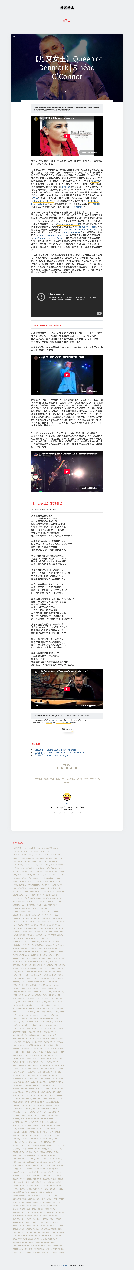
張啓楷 (15, 1005)
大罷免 (27, 975)
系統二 (44, 1115)
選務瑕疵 (31, 1199)
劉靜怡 (36, 908)
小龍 (55, 992)
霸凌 (48, 1232)
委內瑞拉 (44, 982)
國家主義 (23, 962)
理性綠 (29, 1099)
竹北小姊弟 (47, 1112)
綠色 (57, 1122)
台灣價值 (16, 932)
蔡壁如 (22, 1152)
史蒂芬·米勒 (54, 942)
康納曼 (30, 1002)
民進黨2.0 (23, 1075)
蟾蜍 (53, 1165)
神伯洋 (49, 1109)
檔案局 (45, 1065)
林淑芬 (22, 1058)
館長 (14, 1239)
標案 (29, 1065)
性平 (56, 1012)
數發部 (32, 1038)
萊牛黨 (57, 1145)
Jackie (96, 203)
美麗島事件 (17, 1132)
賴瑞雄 (29, 1189)
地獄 (14, 972)
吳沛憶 (47, 952)
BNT (36, 855)
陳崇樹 (22, 1222)
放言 (24, 1032)
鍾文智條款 (17, 1212)
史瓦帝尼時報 (34, 942)
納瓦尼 (52, 1119)
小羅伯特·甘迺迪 (32, 992)
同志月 (61, 945)
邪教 (48, 1199)
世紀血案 (51, 868)
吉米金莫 (48, 945)
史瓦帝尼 (46, 938)
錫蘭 (47, 1209)
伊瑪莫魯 (58, 878)
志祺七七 (23, 1012)
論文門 (51, 1175)
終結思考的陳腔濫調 (36, 1122)
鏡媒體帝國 (41, 1212)
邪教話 (54, 1199)
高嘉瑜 (25, 1242)
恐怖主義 (28, 1015)
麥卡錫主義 (58, 1246)
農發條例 (49, 1192)
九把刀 (29, 875)
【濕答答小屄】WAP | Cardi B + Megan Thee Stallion (59, 752)
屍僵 (58, 995)
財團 (14, 1182)
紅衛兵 (37, 1119)
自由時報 (33, 1139)
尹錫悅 (15, 995)
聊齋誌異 (16, 1135)
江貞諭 (30, 1079)
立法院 (39, 1112)
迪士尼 (44, 1195)
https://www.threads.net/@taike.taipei (68, 813)
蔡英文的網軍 (42, 1155)
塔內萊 (34, 972)
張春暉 (29, 1005)
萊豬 (62, 1145)
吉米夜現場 (39, 945)
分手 (23, 905)
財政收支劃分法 (24, 1182)
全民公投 (16, 898)
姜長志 (58, 982)
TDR (14, 861)
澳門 (62, 1089)
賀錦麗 (22, 1185)
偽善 (26, 891)
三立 (53, 865)
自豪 (50, 1139)
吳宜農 (28, 952)
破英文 (29, 1109)
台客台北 (22, 928)
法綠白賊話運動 (42, 1082)
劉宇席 (15, 908)
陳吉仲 (52, 1219)
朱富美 (33, 1048)
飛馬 (52, 1236)
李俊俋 (40, 1048)
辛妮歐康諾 (38, 779)
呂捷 (39, 955)
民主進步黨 (30, 1072)
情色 (58, 1015)
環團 (40, 1099)
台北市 (27, 925)
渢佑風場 (16, 1089)
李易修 (60, 1048)
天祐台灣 (22, 978)
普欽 (44, 1045)
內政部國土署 (45, 895)
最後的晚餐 (25, 1048)
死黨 (29, 1068)
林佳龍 (48, 1052)
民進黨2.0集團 (33, 1075)
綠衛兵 (24, 1125)
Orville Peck (51, 858)
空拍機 (24, 1112)
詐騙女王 (58, 1172)
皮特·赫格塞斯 (27, 1105)
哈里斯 (15, 958)
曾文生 (57, 1045)
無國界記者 (36, 1092)
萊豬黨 (24, 1149)
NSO (42, 858)
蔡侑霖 (15, 1152)
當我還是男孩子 (18, 1102)
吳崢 (34, 952)
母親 (41, 1068)
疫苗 (27, 1102)
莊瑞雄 (24, 1145)
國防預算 (23, 968)
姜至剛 (51, 982)
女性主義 (16, 982)
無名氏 (27, 1092)
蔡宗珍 (36, 1152)
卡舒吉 (22, 918)
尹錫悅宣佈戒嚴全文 (26, 995)
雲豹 (26, 1232)
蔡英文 (56, 1152)
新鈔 (40, 1042)
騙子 (55, 1239)
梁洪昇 (56, 1062)
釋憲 (33, 1209)
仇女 (24, 878)
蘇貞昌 (42, 1165)
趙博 (45, 1189)
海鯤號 (42, 1085)
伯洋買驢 (23, 881)
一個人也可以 (17, 865)
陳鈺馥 (15, 1229)
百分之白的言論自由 (53, 1102)
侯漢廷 (60, 885)
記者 (31, 1172)
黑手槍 (29, 1252)
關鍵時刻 (16, 1219)
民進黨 (15, 1075)
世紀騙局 (59, 868)
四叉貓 (34, 958)
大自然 (45, 975)
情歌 (53, 1015)
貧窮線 (39, 1182)
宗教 (63, 779)
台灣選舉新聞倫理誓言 (54, 935)
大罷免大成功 (36, 975)
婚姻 (14, 985)
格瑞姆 (29, 1062)
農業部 (42, 1192)
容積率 (29, 988)
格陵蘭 (36, 1062)
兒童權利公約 (17, 895)
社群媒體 (42, 1109)
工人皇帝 (45, 998)
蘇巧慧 (21, 1165)
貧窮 (32, 1182)
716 (43, 851)
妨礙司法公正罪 (33, 982)
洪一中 (15, 1085)
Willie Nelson (24, 861)
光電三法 (39, 891)
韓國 (20, 1236)
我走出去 (34, 1025)
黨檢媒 (54, 1252)
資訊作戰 (38, 1185)
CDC (14, 858)
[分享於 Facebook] (57, 768)
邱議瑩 (15, 1202)
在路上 (54, 968)
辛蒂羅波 (26, 1192)
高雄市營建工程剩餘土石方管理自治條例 (26, 1246)
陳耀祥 (61, 1226)
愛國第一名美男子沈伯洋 (46, 1018)
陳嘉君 (59, 1219)
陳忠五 (36, 1222)
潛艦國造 (56, 1089)
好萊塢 (24, 982)
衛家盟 (15, 1169)
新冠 (61, 1038)
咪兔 (56, 955)
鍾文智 (53, 1209)
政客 (29, 1032)
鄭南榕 (29, 1205)
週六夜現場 (70, 779)
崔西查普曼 (30, 998)
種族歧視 (16, 1112)
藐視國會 (44, 1162)
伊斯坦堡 (50, 878)
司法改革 (16, 945)
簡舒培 (30, 1115)
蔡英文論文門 (53, 1155)
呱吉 (51, 955)
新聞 (20, 1042)
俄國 (14, 888)
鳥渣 (43, 1246)
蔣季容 (32, 1159)
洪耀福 (29, 1085)
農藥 (28, 1195)
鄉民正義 (57, 1202)
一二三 (55, 861)
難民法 (21, 1232)
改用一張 (65, 186)
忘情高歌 (95, 180)
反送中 (44, 921)
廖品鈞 (44, 1002)
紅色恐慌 (30, 1119)
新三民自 (46, 1038)
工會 (51, 998)
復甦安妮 (46, 1008)
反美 (38, 921)
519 (30, 851)
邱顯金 (22, 1202)
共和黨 (42, 901)
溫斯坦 (32, 1089)
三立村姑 (16, 868)
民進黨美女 (44, 1075)
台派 (36, 928)
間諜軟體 (44, 1215)
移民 (55, 1109)
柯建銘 (60, 1058)
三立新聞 (60, 865)
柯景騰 (22, 1062)
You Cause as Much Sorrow (53, 235)
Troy (35, 198)
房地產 (22, 1028)
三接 (41, 865)
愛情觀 (59, 1018)
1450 (25, 848)
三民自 (47, 865)
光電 (32, 891)
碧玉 (35, 1109)
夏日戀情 (52, 972)
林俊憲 (54, 1052)
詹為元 (29, 1175)
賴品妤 (52, 1185)
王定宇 (41, 1095)
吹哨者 (15, 955)
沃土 (36, 1079)
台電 (33, 938)
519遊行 (36, 851)
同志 (55, 945)
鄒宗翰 (15, 1205)
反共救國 (47, 918)
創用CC (58, 722)
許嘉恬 (44, 1172)
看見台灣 (49, 1105)
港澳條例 (24, 1089)
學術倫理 (42, 985)
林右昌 (22, 1055)
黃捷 (55, 1249)
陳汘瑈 (42, 1226)
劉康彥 (29, 908)
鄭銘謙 (56, 1205)
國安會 (15, 962)
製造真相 (56, 1169)
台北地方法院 (17, 925)
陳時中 (56, 1222)
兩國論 (39, 898)
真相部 (57, 1105)
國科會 (62, 965)
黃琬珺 (15, 1252)
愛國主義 (24, 1018)
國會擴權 (16, 965)
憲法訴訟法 (58, 1022)
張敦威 (22, 1005)
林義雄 (29, 1058)
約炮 (56, 1115)
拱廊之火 (43, 1028)
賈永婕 (45, 1185)
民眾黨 (54, 1072)
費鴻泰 (59, 1182)
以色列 (36, 878)
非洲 (14, 1236)
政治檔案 (16, 1035)
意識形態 (16, 1018)
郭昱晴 (42, 1202)
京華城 (60, 875)
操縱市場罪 (17, 1032)
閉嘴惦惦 (29, 1215)
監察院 (36, 1105)
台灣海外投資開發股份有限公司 (23, 935)
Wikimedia (49, 722)
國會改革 (24, 965)
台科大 (21, 938)
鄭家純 (36, 1205)
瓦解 (60, 1099)
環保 (35, 1099)
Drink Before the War (43, 200)
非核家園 (61, 1232)
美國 (14, 1129)
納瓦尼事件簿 (17, 1122)
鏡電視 (62, 1212)
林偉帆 (15, 1055)
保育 (31, 888)
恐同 (21, 1015)
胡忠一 (40, 1135)
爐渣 (43, 1092)
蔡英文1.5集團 (18, 1155)
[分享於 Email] (76, 768)
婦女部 (21, 985)
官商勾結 (55, 985)
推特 (50, 1028)
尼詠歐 (44, 995)
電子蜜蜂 (42, 1232)
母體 (47, 1068)
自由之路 (16, 1139)
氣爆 (24, 1079)
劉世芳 (56, 905)
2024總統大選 (47, 848)
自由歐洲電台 (42, 1139)
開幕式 (36, 1215)
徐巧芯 (56, 1005)
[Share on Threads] (67, 768)
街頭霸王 (61, 1165)
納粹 (26, 1122)
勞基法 (15, 915)
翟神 (44, 1132)
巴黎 (62, 998)
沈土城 (54, 1079)
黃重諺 (22, 1252)
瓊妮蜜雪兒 (53, 1099)
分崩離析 (16, 905)
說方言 (44, 1175)
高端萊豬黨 (45, 1242)
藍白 (20, 1162)
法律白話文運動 (24, 1082)
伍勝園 (15, 881)
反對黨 (54, 918)
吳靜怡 (60, 952)
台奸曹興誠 (56, 925)
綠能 (52, 1122)
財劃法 (60, 1179)
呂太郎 (33, 955)
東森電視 (40, 1052)
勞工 (21, 915)
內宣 (26, 895)
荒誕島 (54, 1142)
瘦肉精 (33, 1102)
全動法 (54, 895)
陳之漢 (39, 1219)
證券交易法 (37, 1179)
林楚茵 (15, 1058)
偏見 (59, 888)
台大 (49, 925)
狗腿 (14, 1095)
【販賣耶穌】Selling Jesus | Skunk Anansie (55, 749)
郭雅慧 (49, 1202)
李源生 (15, 1052)
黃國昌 (49, 1249)
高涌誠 (32, 1242)
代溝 (29, 878)
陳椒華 (29, 1226)
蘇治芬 (27, 1165)
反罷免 (32, 921)
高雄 (53, 1242)
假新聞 (54, 888)
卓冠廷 (55, 915)
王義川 (60, 1095)
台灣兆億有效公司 (27, 932)
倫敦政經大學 (44, 888)
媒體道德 (34, 985)
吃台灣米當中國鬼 (27, 945)
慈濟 (23, 1022)
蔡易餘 (49, 1152)
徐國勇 (49, 1005)
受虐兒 (51, 921)
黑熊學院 (37, 1252)
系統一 (37, 1115)
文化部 (39, 1038)
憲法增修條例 (39, 1022)
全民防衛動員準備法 (28, 898)
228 (26, 851)
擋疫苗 (61, 1028)
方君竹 (53, 1042)
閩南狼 (51, 1215)
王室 (47, 1095)
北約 (38, 915)
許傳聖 (37, 1172)
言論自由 (24, 1172)
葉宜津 (37, 1149)
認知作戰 (37, 1175)
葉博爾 (30, 1149)
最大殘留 (16, 1048)
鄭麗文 (22, 1209)
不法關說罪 (30, 868)
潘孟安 (48, 1089)
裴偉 (49, 1169)
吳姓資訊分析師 (18, 952)
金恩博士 (40, 1209)
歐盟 (62, 1065)
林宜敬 (37, 1055)
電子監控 (34, 1232)
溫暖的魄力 (40, 1089)
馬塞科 (37, 1239)
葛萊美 (51, 1149)
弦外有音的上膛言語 (55, 1002)
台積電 (27, 938)
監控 (42, 1105)
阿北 (23, 1219)
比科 (14, 1072)
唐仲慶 (22, 958)
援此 (55, 1028)
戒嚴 (56, 1025)
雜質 (59, 1229)
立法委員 (31, 1112)
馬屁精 (44, 1239)
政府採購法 (37, 1032)
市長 (14, 1002)
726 (47, 851)
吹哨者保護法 (24, 955)
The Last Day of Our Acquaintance (80, 229)
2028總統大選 (17, 851)
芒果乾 (15, 1142)
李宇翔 (47, 1048)
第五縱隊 (16, 1115)
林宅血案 (30, 1055)
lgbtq (34, 861)
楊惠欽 (15, 1065)
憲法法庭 (49, 1022)
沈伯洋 (48, 1079)
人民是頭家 (17, 878)
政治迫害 (33, 1035)
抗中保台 (35, 1028)
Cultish (22, 858)
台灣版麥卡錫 (40, 935)
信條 (36, 888)
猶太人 (21, 1095)
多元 (59, 972)
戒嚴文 (15, 1028)
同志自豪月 (25, 948)
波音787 (59, 1082)
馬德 (50, 1239)
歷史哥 (24, 1068)
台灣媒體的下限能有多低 (44, 932)
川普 (38, 998)
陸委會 (22, 1229)
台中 (62, 921)
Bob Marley (89, 779)
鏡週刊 (55, 1212)
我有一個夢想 (24, 1025)
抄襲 (28, 1028)
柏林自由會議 (51, 1058)
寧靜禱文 (37, 988)
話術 (23, 1175)
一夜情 (27, 865)
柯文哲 (15, 1062)
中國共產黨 (38, 871)
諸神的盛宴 (59, 1175)
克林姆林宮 (48, 891)
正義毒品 (16, 1068)
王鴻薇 (22, 1099)
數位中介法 (52, 1035)
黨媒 (48, 1252)
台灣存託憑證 (58, 932)
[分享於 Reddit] (71, 768)
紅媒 (23, 1119)
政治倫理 (54, 1032)
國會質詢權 (41, 965)
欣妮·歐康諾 (54, 1065)
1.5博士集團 (17, 848)
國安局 (61, 958)
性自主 (15, 1015)
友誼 (40, 918)
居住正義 (52, 995)
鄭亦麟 (22, 1205)
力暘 (41, 908)
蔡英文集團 (17, 1159)
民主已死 (22, 1072)
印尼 (28, 918)
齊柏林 (61, 1252)
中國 (31, 871)
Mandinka (77, 206)
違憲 (24, 1199)
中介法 (15, 871)
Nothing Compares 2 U (68, 223)
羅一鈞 (49, 1125)
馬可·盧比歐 (28, 1239)
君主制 (58, 948)
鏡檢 (49, 1212)
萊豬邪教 (16, 1149)
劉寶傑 (22, 908)
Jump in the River (72, 232)
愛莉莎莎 (16, 1022)
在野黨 (60, 968)
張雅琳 (36, 1005)
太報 (28, 978)
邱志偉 (61, 1199)
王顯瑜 (15, 1099)
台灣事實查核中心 (51, 928)
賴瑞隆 (22, 1189)
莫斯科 (50, 1145)
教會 (57, 779)
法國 (14, 1082)
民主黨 (39, 1072)
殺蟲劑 (36, 1068)
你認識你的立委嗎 (33, 885)
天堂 (14, 978)
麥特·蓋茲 (28, 1249)
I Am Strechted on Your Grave (47, 238)
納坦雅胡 (45, 1119)
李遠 (28, 1052)
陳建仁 (29, 1222)
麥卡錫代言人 (17, 1249)
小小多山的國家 (18, 992)
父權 (48, 1092)
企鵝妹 (42, 878)
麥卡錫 (49, 1246)
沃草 (41, 1079)
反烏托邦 (16, 921)
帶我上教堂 (22, 1002)
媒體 (26, 985)
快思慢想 (31, 1012)
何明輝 (52, 881)
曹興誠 (51, 1045)
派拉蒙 (36, 1085)
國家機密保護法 (43, 962)
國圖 (55, 958)
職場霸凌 (33, 1135)
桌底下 (42, 1062)
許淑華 (51, 1172)
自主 (50, 1135)
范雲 (40, 1142)
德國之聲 (60, 1008)
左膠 (56, 998)
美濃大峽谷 (51, 1129)
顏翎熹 (31, 1236)
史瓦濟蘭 (44, 942)
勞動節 (49, 911)
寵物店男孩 (52, 988)
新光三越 (54, 1038)
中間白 (62, 871)
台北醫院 (42, 925)
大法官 (21, 975)
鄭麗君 (15, 1209)
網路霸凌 (37, 1125)
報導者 (27, 972)
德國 (53, 1008)
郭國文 (29, 1202)
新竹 (14, 1042)
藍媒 (14, 1162)
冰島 (54, 901)
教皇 (52, 779)
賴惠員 (59, 1185)
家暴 (23, 988)
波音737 (52, 1082)
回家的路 (42, 958)
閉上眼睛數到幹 (18, 1215)
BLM (30, 855)
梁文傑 (49, 1062)
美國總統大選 (31, 1129)
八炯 (59, 898)
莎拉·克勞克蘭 (33, 1145)
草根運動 (47, 1142)
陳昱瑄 (49, 1222)
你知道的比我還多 (19, 885)
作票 (58, 881)
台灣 (41, 928)
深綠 (48, 1085)
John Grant (56, 720)
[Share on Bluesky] (62, 768)
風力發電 (46, 1236)
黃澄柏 (61, 1249)
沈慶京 (61, 1079)
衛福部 (22, 1169)
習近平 (32, 1132)
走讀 (40, 1189)
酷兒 (28, 1209)
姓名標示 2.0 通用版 (65, 722)
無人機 (21, 1092)
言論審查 (16, 1172)
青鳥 (53, 1232)
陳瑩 (55, 1226)
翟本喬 (39, 1132)
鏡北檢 (33, 1212)
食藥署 (58, 1236)
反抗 (60, 918)
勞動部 (56, 911)
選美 (38, 1199)
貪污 (44, 1182)
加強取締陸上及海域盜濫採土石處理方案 (26, 911)
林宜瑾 (44, 1055)
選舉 (43, 1199)
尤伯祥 (61, 992)
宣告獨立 (16, 988)
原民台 (34, 918)
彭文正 (42, 1005)
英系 (35, 1142)
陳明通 (42, 1222)
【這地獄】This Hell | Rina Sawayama (52, 755)
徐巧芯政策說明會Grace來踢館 (23, 1008)
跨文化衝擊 (53, 1189)
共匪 (35, 901)
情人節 (47, 1015)
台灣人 (62, 928)
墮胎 (45, 972)
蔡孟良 (29, 1152)
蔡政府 (42, 1152)
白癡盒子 (41, 1102)
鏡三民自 (26, 1212)
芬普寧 (22, 1142)
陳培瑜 (15, 1222)
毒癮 (52, 1068)
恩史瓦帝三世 (38, 1015)
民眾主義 (46, 1072)
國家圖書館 (32, 962)
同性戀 (51, 948)
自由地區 (24, 1139)
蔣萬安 (39, 1159)
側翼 (21, 891)
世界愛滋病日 (41, 868)
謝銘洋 (22, 1179)
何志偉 (45, 881)
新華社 (34, 1042)
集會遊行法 (45, 1229)
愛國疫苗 (33, 1018)
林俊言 (61, 1052)
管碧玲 (24, 1115)
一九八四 (48, 861)
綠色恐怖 (16, 1125)
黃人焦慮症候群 (39, 1249)
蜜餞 (48, 1165)
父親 (53, 1092)
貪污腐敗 (52, 1182)
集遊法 (54, 1229)
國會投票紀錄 (55, 962)
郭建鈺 (36, 1202)
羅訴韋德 (57, 1125)
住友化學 (31, 881)
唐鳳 (28, 958)
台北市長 (34, 925)
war (97, 779)
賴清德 (15, 1189)
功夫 (47, 908)
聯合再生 (24, 1135)
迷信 (50, 1195)
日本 (20, 1045)
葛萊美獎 (58, 1149)
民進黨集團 (53, 1075)
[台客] (67, 797)
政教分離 (46, 1032)
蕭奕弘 (45, 1159)
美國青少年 (41, 1129)
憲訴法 (15, 1025)
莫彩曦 (43, 1145)
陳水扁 (36, 1226)
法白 (32, 1082)
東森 (33, 1052)
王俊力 (34, 1095)
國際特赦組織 (32, 968)
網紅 (29, 1125)
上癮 (23, 868)
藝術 (60, 1162)
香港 (20, 1239)
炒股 (14, 1092)
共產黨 (48, 901)
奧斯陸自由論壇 (44, 978)
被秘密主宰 (41, 1169)
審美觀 (44, 988)
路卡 (60, 1189)
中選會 (55, 871)
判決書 (39, 905)
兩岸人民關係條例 (50, 898)
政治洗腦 (24, 1035)
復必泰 (38, 1008)
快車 (38, 1012)
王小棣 (53, 1095)
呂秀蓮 (45, 955)
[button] (67, 729)
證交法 (29, 1179)
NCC (37, 858)
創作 (50, 905)
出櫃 (59, 901)
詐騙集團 (16, 1175)
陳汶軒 (49, 1226)
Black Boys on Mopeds (85, 226)
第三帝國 (56, 1112)
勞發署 (27, 915)
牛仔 (59, 1092)
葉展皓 (44, 1149)
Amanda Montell (20, 855)
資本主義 (30, 1185)
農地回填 (34, 1192)
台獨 (14, 938)
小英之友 (43, 992)
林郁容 (36, 1058)
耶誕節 (57, 1132)
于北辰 (41, 875)
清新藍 (54, 1085)
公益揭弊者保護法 (19, 901)
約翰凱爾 (16, 1119)
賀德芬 (15, 1185)
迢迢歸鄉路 (36, 1195)
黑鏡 (43, 1252)
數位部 (25, 1038)
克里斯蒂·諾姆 (59, 891)
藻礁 (14, 1165)
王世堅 (27, 1095)
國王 (56, 965)
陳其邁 (45, 1219)
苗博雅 (29, 1142)
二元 (35, 875)
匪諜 (49, 915)
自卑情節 (57, 1135)
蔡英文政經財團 (30, 1155)
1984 (38, 848)
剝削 (44, 905)
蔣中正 (25, 1159)
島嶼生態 (22, 998)
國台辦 (49, 958)
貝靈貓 (54, 1179)
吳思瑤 (40, 952)
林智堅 (57, 1055)
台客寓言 (30, 928)
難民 (14, 1232)
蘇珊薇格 (35, 1165)
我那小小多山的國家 (46, 1025)
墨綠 (40, 972)
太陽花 (34, 978)
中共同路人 (23, 871)
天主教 (46, 779)
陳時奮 (15, 1226)
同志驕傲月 (43, 948)
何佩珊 (39, 881)
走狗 (35, 1189)
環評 (45, 1099)
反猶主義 (24, 921)
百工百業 (16, 1105)
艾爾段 (57, 1139)
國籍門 (15, 968)
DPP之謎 (30, 858)
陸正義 (29, 1229)
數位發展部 (17, 1038)
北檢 (33, 915)
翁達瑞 (25, 1132)
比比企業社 (60, 1068)
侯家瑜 (53, 885)
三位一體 (34, 865)
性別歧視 (50, 1012)
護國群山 (46, 1179)
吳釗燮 (54, 952)
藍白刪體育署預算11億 (31, 1162)
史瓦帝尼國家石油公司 (20, 942)
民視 (59, 1072)
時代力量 (38, 1045)
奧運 (53, 978)
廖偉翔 (37, 1002)
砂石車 (22, 1109)
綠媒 (46, 1122)
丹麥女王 (79, 779)
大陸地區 (53, 975)
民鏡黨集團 (17, 1079)
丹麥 (14, 875)
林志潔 (51, 1055)
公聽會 (29, 901)
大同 (14, 975)
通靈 (56, 1195)
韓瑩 (25, 1236)
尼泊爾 (38, 995)
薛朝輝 (59, 1159)
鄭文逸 (42, 1205)
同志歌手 (16, 948)
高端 (38, 1242)
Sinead (67, 782)
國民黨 (50, 965)
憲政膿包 (30, 1022)
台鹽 (38, 938)
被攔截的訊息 (31, 1169)
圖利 (41, 968)
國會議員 (33, 965)
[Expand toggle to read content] (100, 323)
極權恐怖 (23, 1065)
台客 (67, 91)
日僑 (14, 1045)
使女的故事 (45, 885)
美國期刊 (22, 1129)
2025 (55, 848)
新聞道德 (27, 1042)
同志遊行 (34, 948)
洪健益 (22, 1085)
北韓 (44, 915)
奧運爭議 (60, 978)
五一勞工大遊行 (51, 875)
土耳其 (47, 968)
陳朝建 (22, 1226)
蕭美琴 (52, 1159)
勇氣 (43, 911)
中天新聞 (48, 871)
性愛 (62, 1012)
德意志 (15, 1012)
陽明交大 (37, 1229)
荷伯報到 (16, 1145)
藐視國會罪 (53, 1162)
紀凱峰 (51, 1115)
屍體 (14, 998)
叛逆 (56, 921)
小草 (49, 992)
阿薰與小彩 (30, 1219)
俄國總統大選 (23, 888)
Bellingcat (44, 855)
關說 (57, 1215)
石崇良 (15, 1109)
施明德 (60, 1042)
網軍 (43, 1125)
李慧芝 (54, 1048)
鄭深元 (49, 1205)
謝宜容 (15, 1179)
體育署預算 (17, 1242)
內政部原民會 (34, 895)
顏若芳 (38, 1236)
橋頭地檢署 (37, 1065)
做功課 (15, 891)
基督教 (21, 972)
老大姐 (51, 1132)
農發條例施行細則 (19, 1195)
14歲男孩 (32, 848)
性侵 (43, 1012)
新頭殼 (46, 1042)
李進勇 (22, 1052)
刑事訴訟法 (30, 905)
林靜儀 (42, 1058)
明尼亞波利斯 (28, 1045)
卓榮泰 (15, 918)
